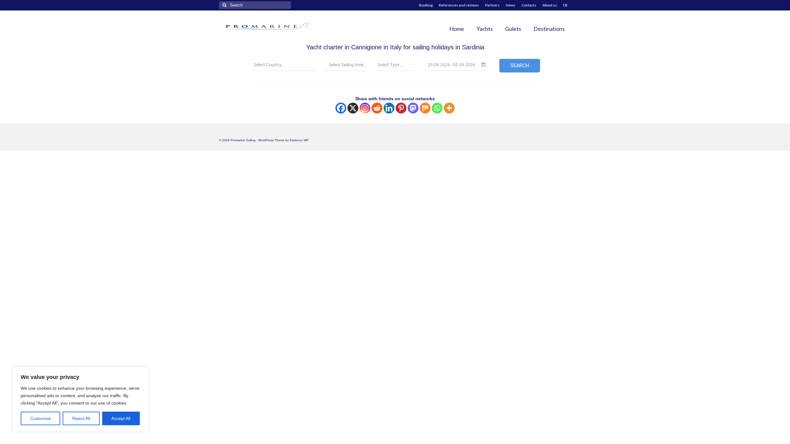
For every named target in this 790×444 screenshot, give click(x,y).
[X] (352, 108)
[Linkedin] (389, 108)
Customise (40, 418)
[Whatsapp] (437, 108)
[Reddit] (377, 108)
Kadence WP (299, 140)
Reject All (81, 418)
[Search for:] (255, 5)
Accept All (120, 418)
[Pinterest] (401, 108)
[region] (80, 399)
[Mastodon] (413, 108)
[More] (449, 108)
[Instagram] (365, 108)
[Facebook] (340, 108)
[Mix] (425, 108)
